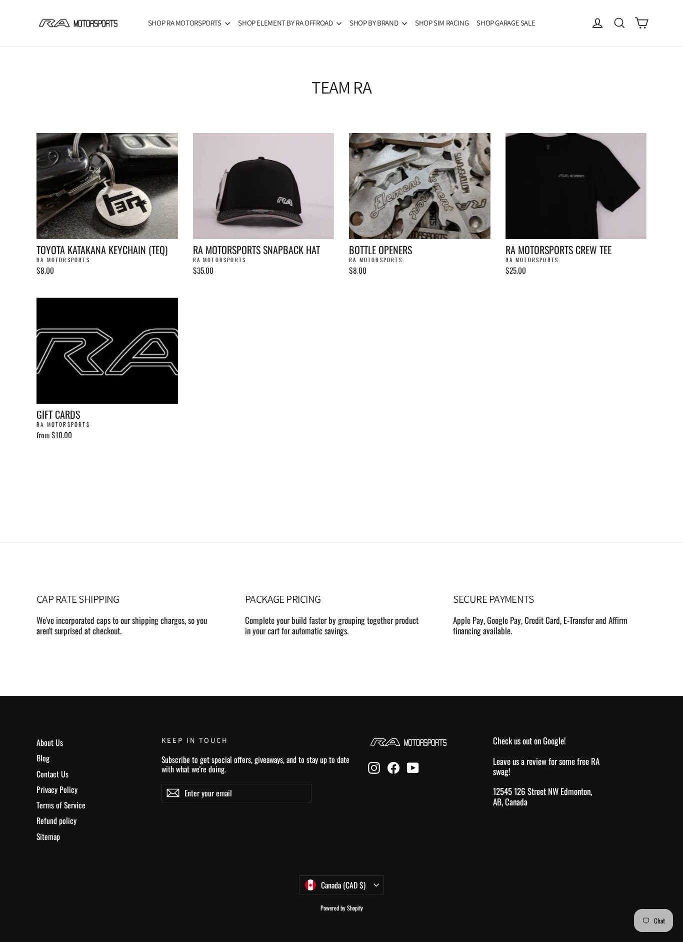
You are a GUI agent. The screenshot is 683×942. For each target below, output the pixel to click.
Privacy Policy (57, 789)
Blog (43, 758)
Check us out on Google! (529, 740)
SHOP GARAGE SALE (505, 23)
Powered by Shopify (341, 907)
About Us (49, 742)
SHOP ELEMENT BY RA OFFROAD (286, 23)
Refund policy (56, 820)
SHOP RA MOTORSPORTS (185, 23)
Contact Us (52, 774)
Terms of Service (61, 805)
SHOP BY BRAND (375, 23)
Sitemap (48, 836)
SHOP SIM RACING (441, 23)
